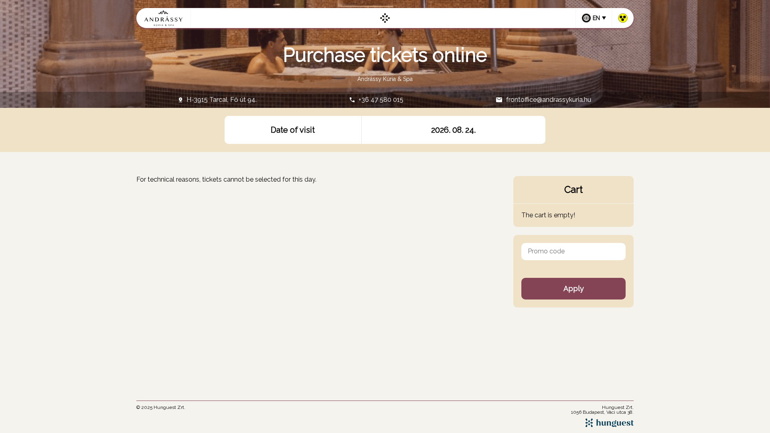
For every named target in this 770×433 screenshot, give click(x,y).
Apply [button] (573, 288)
